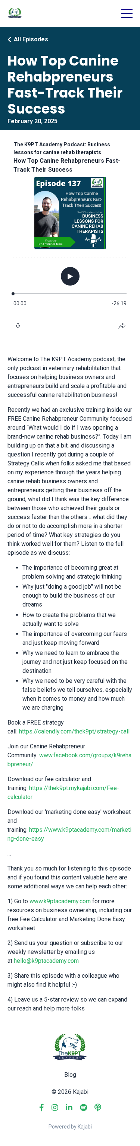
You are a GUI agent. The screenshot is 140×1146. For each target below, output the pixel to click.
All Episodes (31, 39)
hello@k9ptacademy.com (46, 960)
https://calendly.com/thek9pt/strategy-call (74, 731)
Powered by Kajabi (70, 1127)
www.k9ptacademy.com (60, 901)
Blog (70, 1074)
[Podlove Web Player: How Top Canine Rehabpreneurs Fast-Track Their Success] (70, 236)
